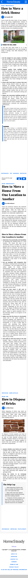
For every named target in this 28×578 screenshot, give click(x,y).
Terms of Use (14, 564)
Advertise (14, 556)
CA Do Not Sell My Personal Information (14, 569)
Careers (14, 561)
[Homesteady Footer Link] (14, 542)
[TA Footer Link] (14, 546)
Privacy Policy (14, 567)
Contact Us (14, 559)
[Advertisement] (14, 157)
